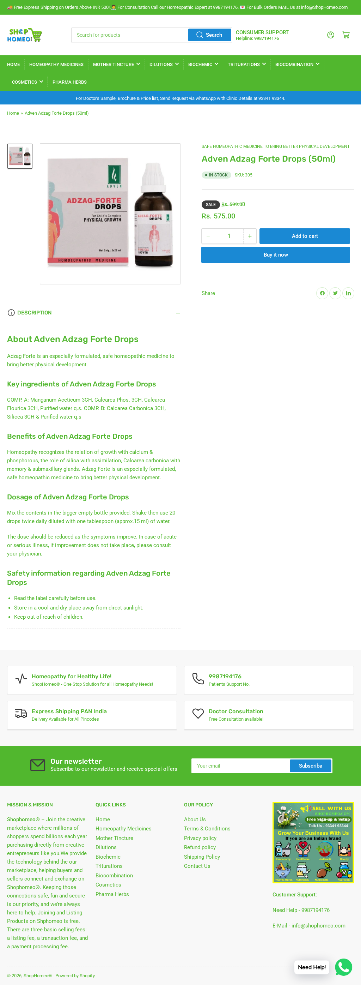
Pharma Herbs (70, 82)
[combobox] (151, 35)
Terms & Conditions (207, 828)
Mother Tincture (113, 64)
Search (214, 35)
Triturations (244, 64)
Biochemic (200, 64)
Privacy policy (200, 838)
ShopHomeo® (38, 975)
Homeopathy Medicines (56, 64)
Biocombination (294, 64)
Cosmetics (24, 82)
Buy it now (276, 255)
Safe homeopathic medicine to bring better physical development (276, 146)
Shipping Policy (202, 857)
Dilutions (161, 64)
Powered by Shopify (75, 975)
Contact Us (197, 866)
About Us (195, 819)
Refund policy (200, 847)
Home (13, 64)
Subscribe (310, 766)
